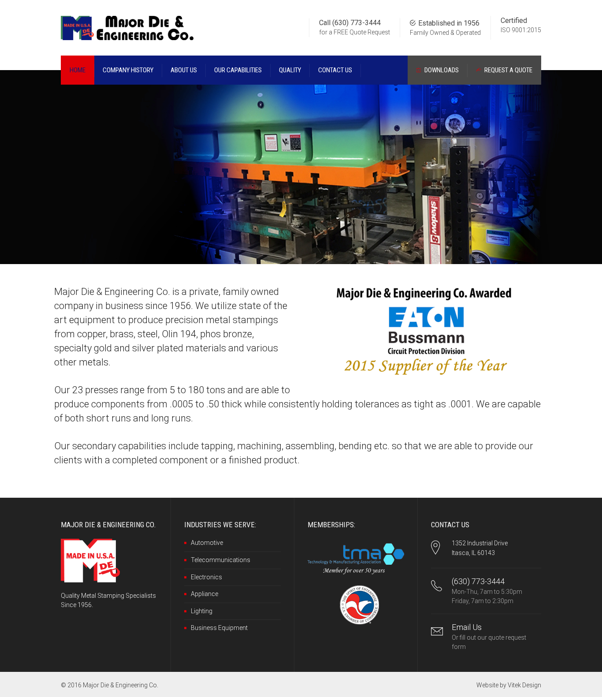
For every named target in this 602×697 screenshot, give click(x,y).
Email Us (467, 627)
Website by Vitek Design (508, 685)
